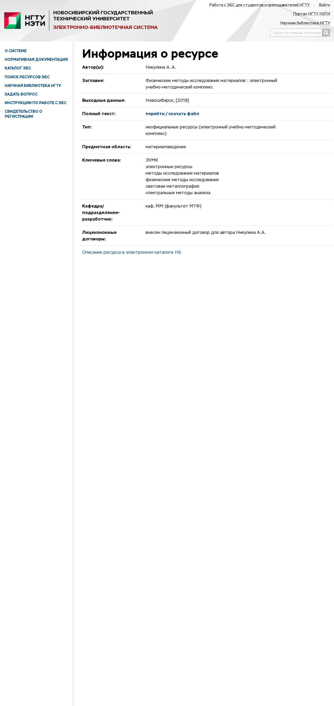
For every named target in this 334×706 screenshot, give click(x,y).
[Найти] (326, 33)
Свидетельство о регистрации (23, 113)
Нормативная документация (36, 59)
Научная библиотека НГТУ (33, 85)
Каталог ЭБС (18, 68)
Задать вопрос (21, 94)
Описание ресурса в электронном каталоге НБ (131, 253)
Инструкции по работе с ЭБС (36, 102)
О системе (16, 51)
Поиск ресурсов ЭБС (27, 77)
